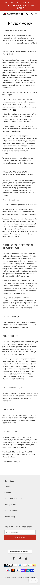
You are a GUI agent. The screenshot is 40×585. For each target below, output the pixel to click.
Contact (7, 493)
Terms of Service (11, 511)
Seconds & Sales (16, 577)
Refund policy (9, 517)
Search (7, 487)
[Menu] (36, 14)
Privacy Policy (10, 505)
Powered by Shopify (28, 577)
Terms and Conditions (13, 499)
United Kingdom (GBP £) (19, 551)
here (14, 109)
